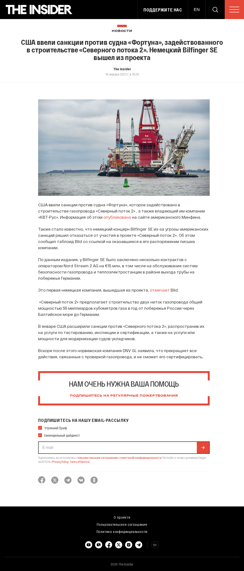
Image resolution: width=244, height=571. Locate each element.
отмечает (160, 290)
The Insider (122, 69)
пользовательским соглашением (97, 457)
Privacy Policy (60, 461)
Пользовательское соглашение (122, 524)
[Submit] (203, 447)
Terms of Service (79, 461)
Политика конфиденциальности (122, 531)
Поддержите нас (162, 9)
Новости (122, 31)
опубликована (117, 217)
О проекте (122, 517)
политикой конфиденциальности (141, 457)
